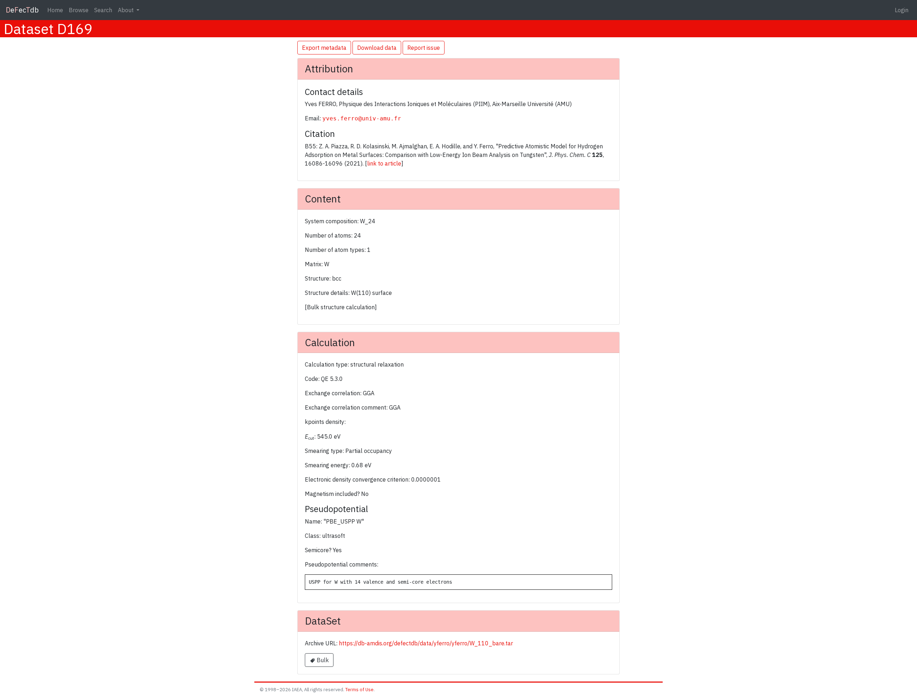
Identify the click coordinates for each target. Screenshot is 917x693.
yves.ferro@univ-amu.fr (361, 118)
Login (901, 10)
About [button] (126, 10)
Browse (78, 10)
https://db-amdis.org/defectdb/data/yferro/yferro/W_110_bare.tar (426, 643)
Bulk (322, 660)
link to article (384, 163)
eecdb (22, 10)
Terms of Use (359, 690)
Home (55, 10)
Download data (377, 47)
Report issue (423, 47)
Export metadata (324, 47)
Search (103, 10)
